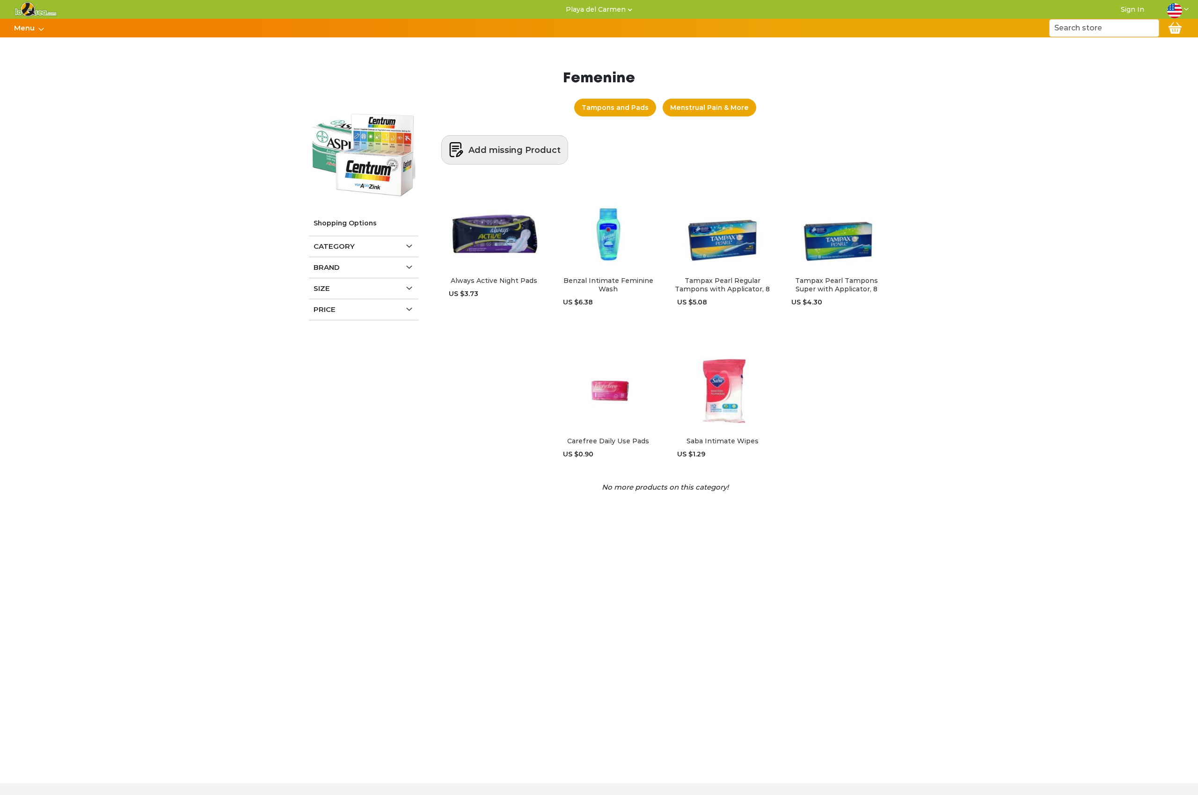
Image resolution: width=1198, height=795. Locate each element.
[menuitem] (26, 28)
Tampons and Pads (615, 107)
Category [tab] (334, 246)
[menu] (28, 28)
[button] (1178, 9)
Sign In (1132, 9)
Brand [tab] (327, 267)
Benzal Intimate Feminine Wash (608, 284)
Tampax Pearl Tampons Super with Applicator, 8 (836, 284)
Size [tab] (322, 288)
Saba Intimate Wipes (723, 441)
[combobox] (1104, 28)
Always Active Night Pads (494, 280)
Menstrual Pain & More (709, 107)
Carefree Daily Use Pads (608, 441)
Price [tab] (325, 309)
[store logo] (36, 9)
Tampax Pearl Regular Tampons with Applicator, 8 (722, 284)
